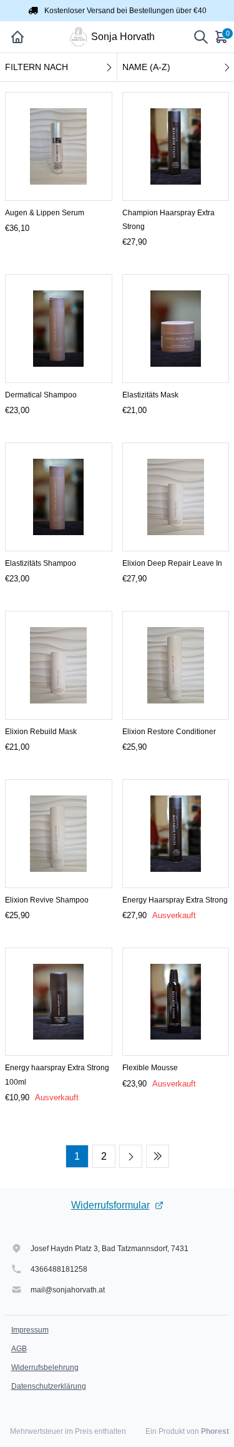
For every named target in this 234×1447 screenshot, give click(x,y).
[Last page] (157, 1156)
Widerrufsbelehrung (45, 1367)
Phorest (215, 1431)
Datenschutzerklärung (48, 1386)
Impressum (30, 1330)
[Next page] (130, 1156)
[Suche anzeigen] (201, 37)
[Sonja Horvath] (79, 37)
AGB (19, 1348)
